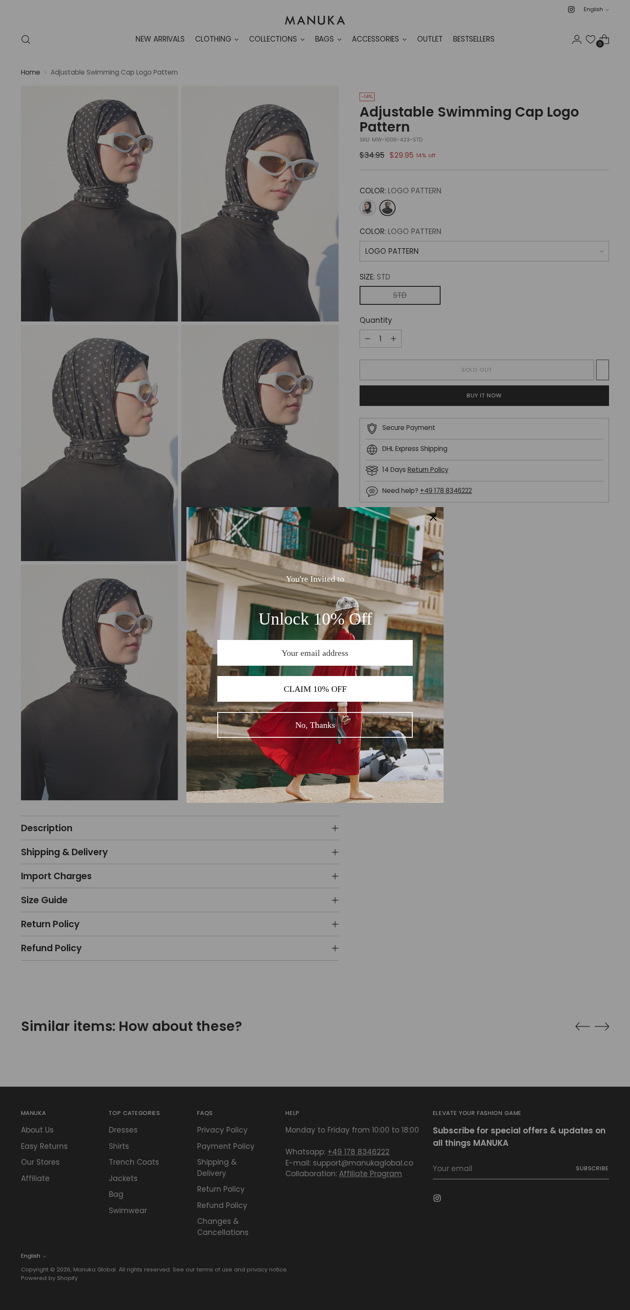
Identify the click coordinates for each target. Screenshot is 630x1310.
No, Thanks (315, 725)
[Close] (433, 517)
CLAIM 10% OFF (315, 689)
